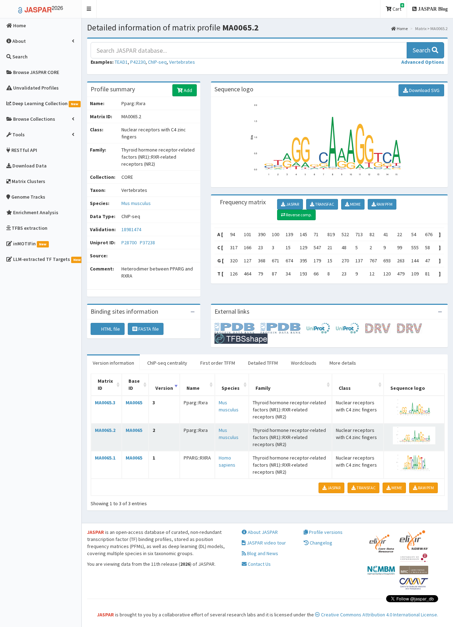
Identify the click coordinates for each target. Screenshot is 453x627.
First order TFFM (217, 363)
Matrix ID (105, 384)
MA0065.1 (105, 458)
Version (164, 388)
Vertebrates (182, 62)
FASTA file (148, 329)
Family (263, 388)
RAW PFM (384, 204)
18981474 (131, 229)
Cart (397, 7)
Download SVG (424, 90)
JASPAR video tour (266, 543)
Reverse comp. (298, 214)
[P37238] (283, 328)
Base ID (134, 384)
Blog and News (262, 553)
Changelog (320, 543)
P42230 (137, 62)
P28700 (129, 242)
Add (187, 90)
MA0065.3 (105, 402)
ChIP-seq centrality (167, 363)
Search (422, 50)
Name (193, 388)
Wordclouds (303, 363)
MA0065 (134, 402)
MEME (355, 204)
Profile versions (325, 532)
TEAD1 (121, 62)
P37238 (148, 242)
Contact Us (259, 564)
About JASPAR (262, 532)
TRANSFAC (324, 204)
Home (402, 28)
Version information (113, 363)
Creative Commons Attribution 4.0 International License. (379, 614)
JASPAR (292, 204)
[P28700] (237, 328)
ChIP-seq (157, 62)
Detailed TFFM (263, 363)
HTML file (110, 329)
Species (231, 388)
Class (345, 388)
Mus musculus (136, 203)
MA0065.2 (105, 430)
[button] (89, 9)
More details (342, 363)
